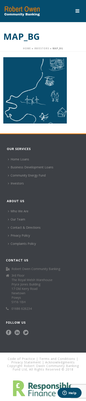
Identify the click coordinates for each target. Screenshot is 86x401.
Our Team (18, 219)
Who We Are (19, 211)
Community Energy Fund (28, 175)
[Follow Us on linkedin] (17, 333)
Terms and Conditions (57, 359)
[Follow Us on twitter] (25, 333)
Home (27, 48)
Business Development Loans (32, 167)
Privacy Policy (20, 235)
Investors (41, 48)
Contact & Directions (26, 227)
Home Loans (20, 159)
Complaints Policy (23, 243)
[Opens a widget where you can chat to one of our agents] (69, 393)
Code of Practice (21, 359)
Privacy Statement (26, 362)
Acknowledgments (60, 362)
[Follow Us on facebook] (8, 333)
